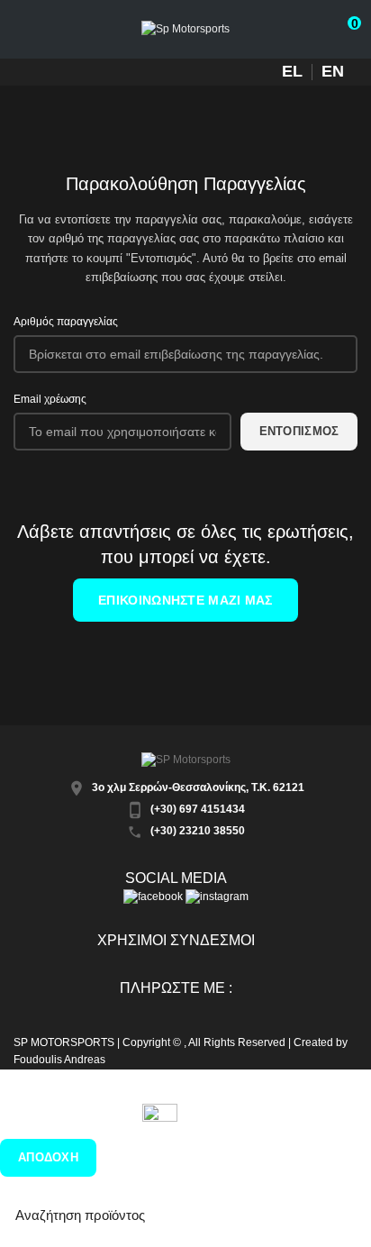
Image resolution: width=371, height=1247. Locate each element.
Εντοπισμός (299, 431)
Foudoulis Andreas (59, 1059)
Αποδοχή (48, 1157)
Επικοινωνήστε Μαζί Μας (185, 600)
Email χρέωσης (50, 399)
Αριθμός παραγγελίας (66, 321)
